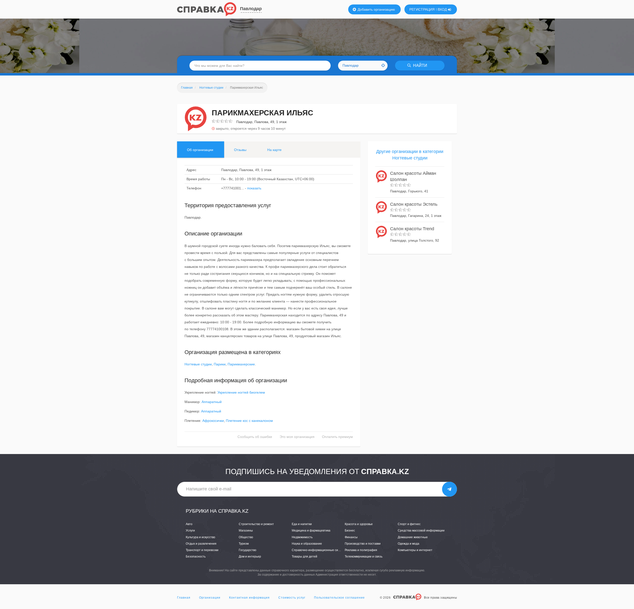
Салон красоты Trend (412, 228)
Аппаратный (212, 402)
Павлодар (251, 8)
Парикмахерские (241, 364)
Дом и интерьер (250, 556)
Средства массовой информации (421, 530)
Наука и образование (307, 543)
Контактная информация (249, 597)
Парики (220, 364)
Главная (183, 597)
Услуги (190, 530)
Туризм (244, 543)
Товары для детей (304, 556)
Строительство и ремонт (256, 524)
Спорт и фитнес (409, 524)
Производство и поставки (363, 543)
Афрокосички (213, 421)
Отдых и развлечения (201, 543)
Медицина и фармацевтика (311, 530)
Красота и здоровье (359, 524)
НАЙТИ (419, 65)
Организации (209, 597)
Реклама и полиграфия (361, 550)
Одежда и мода (408, 543)
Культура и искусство (200, 537)
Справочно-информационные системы (319, 550)
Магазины (246, 530)
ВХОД (443, 9)
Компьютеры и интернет (415, 550)
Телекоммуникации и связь (363, 556)
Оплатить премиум (337, 437)
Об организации (200, 150)
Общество (246, 537)
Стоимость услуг (291, 597)
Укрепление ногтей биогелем (241, 392)
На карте (274, 150)
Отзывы (240, 150)
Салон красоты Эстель (413, 204)
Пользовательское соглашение (339, 597)
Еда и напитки (302, 524)
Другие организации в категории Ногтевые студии (409, 154)
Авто (189, 524)
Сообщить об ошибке (255, 437)
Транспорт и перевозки (202, 550)
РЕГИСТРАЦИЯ (422, 9)
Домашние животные (413, 537)
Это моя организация (297, 437)
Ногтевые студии (198, 364)
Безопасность (196, 556)
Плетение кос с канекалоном (249, 421)
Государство (247, 550)
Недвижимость (302, 537)
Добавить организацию (376, 9)
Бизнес (350, 530)
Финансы (351, 537)
